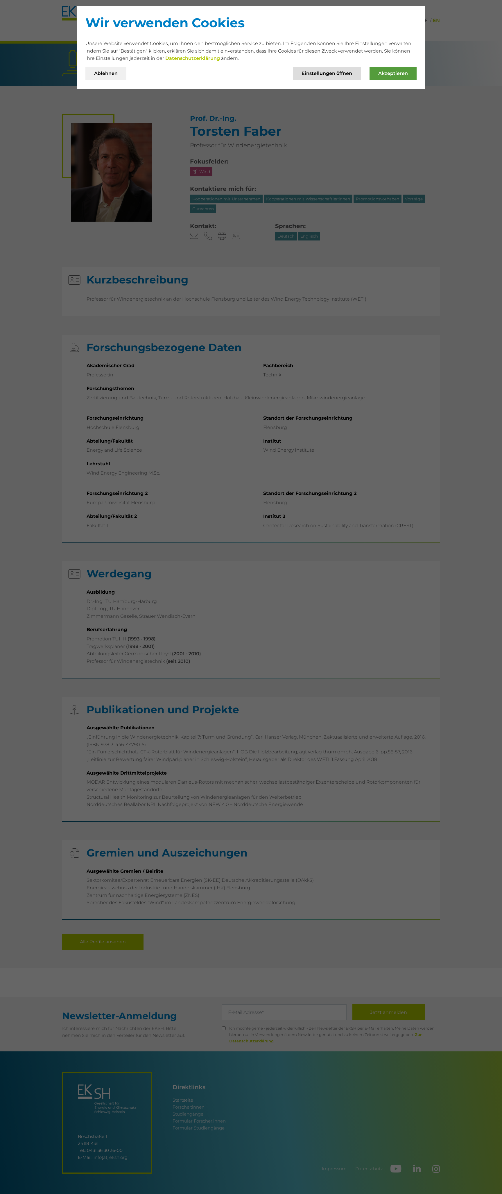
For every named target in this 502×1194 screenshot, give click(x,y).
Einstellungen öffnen (327, 73)
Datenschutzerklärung (193, 58)
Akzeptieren (393, 73)
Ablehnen (106, 73)
